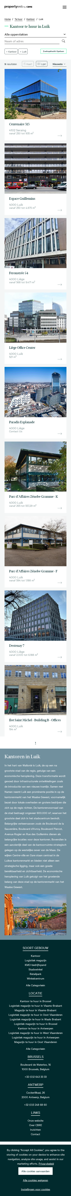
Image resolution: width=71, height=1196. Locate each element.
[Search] (63, 41)
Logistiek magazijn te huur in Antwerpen (35, 1037)
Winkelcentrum (35, 978)
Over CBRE (35, 1125)
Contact (35, 1134)
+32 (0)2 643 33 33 (36, 1076)
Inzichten (35, 1129)
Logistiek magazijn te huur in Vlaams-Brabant (35, 1005)
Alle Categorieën (35, 985)
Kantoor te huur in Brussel (35, 1001)
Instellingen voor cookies (35, 1189)
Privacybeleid (46, 1163)
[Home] (18, 7)
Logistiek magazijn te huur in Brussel (35, 1024)
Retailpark (35, 974)
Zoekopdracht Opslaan (53, 51)
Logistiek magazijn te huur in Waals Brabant (35, 1019)
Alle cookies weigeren (35, 1180)
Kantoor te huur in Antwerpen (35, 1028)
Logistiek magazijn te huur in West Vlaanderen (36, 1033)
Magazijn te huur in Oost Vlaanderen (35, 1042)
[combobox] (32, 41)
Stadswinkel (35, 969)
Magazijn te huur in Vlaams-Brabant (35, 1010)
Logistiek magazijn (35, 960)
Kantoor (35, 956)
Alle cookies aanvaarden (35, 1171)
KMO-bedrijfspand (35, 965)
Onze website (35, 1120)
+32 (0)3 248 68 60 (35, 1104)
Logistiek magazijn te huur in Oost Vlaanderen (35, 1015)
